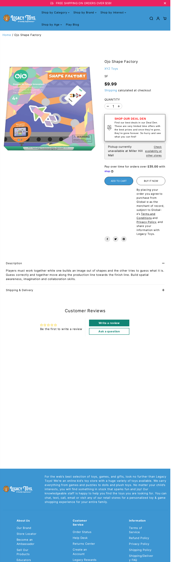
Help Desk (80, 538)
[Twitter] (115, 239)
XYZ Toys (111, 68)
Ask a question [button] (109, 331)
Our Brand (24, 528)
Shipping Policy (140, 550)
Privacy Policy (139, 544)
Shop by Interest (112, 12)
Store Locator (26, 533)
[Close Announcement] (165, 3)
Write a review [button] (109, 323)
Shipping (110, 90)
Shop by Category (54, 12)
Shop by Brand (84, 12)
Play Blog (72, 24)
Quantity (112, 99)
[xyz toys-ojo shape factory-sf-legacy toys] (50, 108)
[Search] (151, 18)
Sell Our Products (23, 552)
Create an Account (80, 551)
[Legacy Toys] (19, 18)
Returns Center (84, 543)
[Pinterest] (124, 239)
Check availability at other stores (153, 151)
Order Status (82, 532)
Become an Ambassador (25, 542)
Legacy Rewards (85, 559)
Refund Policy (139, 538)
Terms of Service (135, 530)
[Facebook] (107, 239)
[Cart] (165, 18)
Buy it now (151, 180)
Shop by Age (50, 24)
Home (7, 35)
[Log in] (158, 18)
